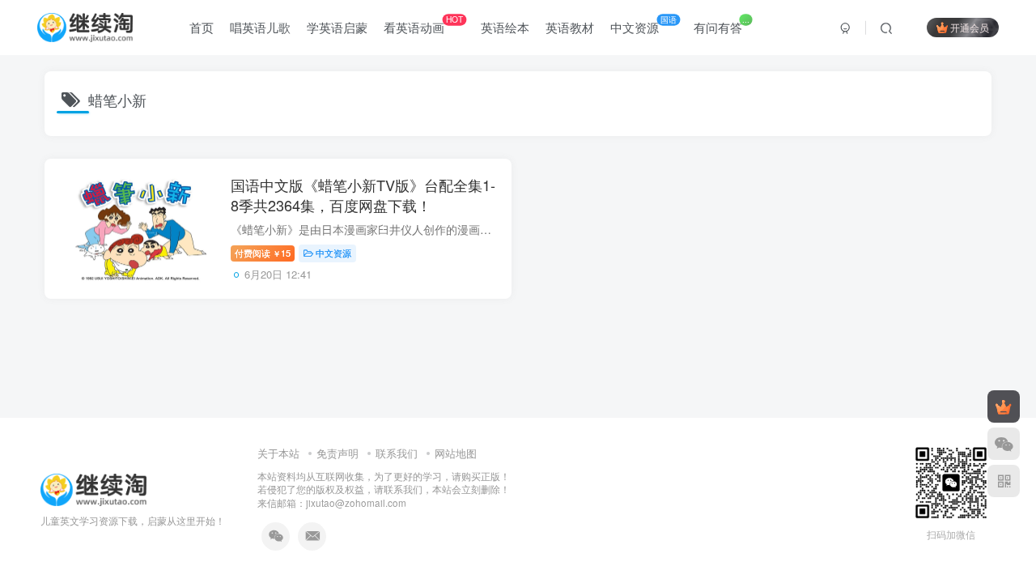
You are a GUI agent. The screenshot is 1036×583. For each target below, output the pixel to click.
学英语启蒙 (337, 27)
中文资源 (643, 24)
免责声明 (337, 453)
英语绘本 (505, 27)
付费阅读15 (263, 252)
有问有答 (721, 24)
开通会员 (969, 27)
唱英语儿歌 (260, 27)
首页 (201, 27)
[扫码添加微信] (1003, 444)
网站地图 (456, 453)
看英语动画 (423, 24)
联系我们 (397, 453)
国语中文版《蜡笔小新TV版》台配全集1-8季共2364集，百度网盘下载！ (363, 194)
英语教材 (570, 27)
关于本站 (278, 453)
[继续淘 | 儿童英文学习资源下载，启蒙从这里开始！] (93, 488)
